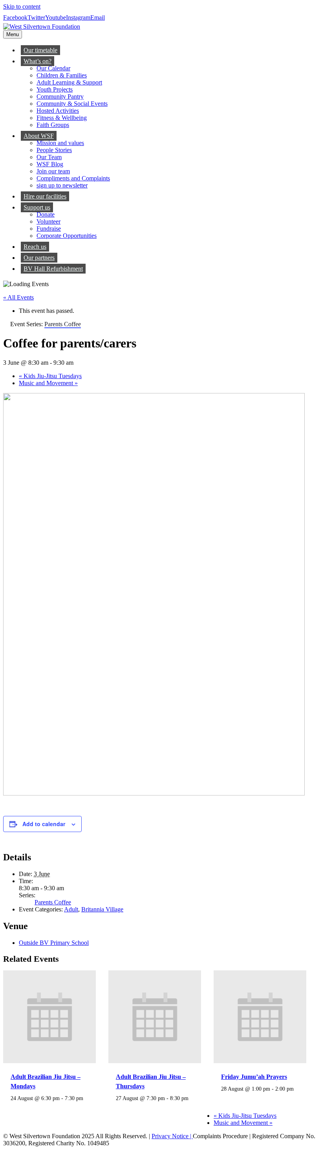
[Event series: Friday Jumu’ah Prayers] (224, 1095)
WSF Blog (50, 164)
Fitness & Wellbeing (62, 117)
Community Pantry (60, 96)
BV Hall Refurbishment (53, 268)
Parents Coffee (53, 902)
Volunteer (48, 221)
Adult (71, 909)
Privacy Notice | (172, 1136)
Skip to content (21, 6)
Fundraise (49, 228)
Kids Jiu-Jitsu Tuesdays (50, 376)
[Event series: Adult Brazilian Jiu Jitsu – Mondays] (13, 1105)
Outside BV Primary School (54, 942)
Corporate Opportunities (67, 235)
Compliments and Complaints (73, 178)
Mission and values (60, 143)
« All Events (18, 297)
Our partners (39, 257)
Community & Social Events (72, 103)
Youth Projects (55, 89)
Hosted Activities (58, 110)
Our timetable (40, 50)
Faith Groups (53, 124)
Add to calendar (43, 824)
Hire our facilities (45, 196)
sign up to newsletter (62, 185)
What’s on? (37, 61)
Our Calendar (53, 68)
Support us (37, 207)
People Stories (54, 150)
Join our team (53, 171)
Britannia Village (102, 909)
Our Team (49, 157)
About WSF (39, 135)
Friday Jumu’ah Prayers (254, 1076)
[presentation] (49, 1061)
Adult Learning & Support (69, 82)
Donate (46, 214)
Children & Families (62, 75)
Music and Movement (48, 383)
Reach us (35, 246)
